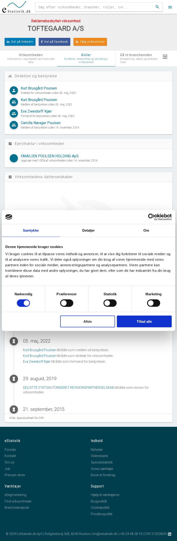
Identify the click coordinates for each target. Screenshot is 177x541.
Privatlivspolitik (101, 514)
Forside (10, 449)
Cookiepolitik (100, 507)
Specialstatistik (102, 462)
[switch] (66, 303)
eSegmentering (15, 495)
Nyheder (97, 449)
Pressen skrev (15, 475)
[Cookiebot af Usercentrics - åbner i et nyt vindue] (151, 216)
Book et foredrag (103, 475)
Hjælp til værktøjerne (105, 495)
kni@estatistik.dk (105, 534)
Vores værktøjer (102, 469)
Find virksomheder (18, 501)
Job (7, 469)
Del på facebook (56, 41)
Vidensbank (99, 456)
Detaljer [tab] (88, 230)
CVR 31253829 (155, 534)
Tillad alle (144, 321)
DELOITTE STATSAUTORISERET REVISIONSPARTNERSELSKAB (68, 387)
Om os (10, 462)
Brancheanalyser (17, 507)
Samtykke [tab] (31, 230)
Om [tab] (146, 230)
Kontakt (10, 456)
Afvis (87, 321)
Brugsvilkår (99, 501)
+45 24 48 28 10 (130, 534)
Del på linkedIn (22, 41)
